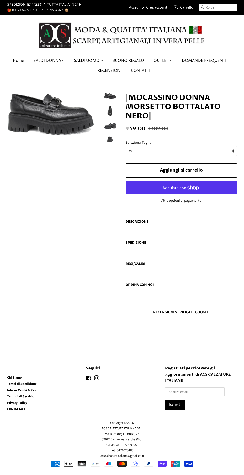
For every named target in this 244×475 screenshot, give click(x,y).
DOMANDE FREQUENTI (204, 60)
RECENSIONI (109, 70)
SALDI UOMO (87, 60)
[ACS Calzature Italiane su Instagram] (96, 379)
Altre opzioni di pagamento (181, 200)
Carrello (186, 7)
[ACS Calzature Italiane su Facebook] (89, 379)
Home (18, 60)
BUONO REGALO (128, 60)
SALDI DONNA (47, 60)
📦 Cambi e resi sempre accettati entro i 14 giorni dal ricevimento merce (177, 264)
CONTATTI (140, 70)
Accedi (134, 7)
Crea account (157, 7)
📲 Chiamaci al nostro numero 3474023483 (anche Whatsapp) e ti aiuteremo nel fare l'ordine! (177, 285)
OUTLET (161, 60)
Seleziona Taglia (138, 142)
